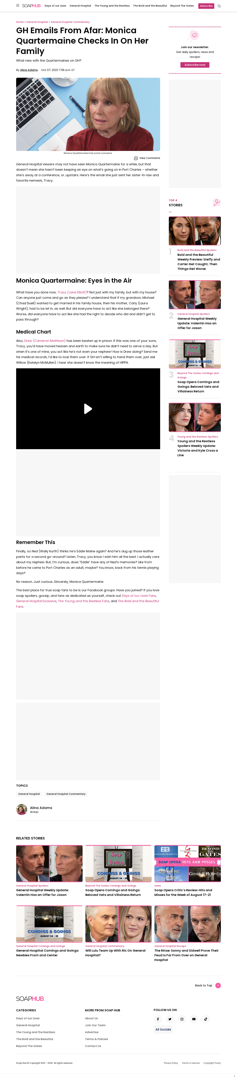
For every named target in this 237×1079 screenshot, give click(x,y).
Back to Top (203, 985)
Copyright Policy (212, 1063)
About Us (91, 1018)
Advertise (91, 1032)
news (157, 885)
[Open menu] (17, 6)
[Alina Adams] (23, 809)
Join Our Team (95, 1025)
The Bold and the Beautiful (150, 5)
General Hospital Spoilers (193, 314)
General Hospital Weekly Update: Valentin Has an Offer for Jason (197, 323)
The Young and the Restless (112, 5)
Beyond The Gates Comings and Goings (110, 885)
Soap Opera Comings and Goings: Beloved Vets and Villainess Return (198, 386)
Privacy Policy (171, 1063)
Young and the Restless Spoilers (197, 436)
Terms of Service (191, 1063)
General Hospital (80, 5)
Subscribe (206, 6)
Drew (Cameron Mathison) (45, 341)
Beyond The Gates (182, 5)
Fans (139, 596)
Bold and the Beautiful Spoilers (197, 250)
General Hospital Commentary (66, 794)
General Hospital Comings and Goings (40, 946)
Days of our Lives (55, 5)
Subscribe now (195, 65)
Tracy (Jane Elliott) (72, 292)
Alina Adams (29, 70)
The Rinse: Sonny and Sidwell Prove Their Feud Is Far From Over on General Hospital (186, 955)
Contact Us (93, 1046)
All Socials (163, 1029)
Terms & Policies (96, 1039)
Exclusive (36, 601)
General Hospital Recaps (170, 946)
